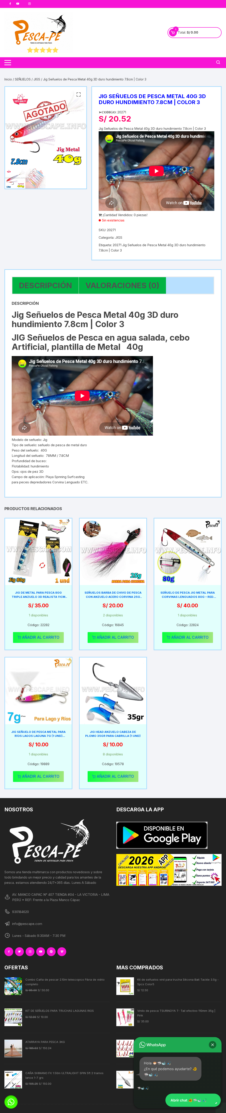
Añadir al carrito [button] (40, 637)
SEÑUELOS (23, 79)
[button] (78, 94)
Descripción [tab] (45, 285)
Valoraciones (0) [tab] (122, 285)
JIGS (37, 79)
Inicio (8, 79)
